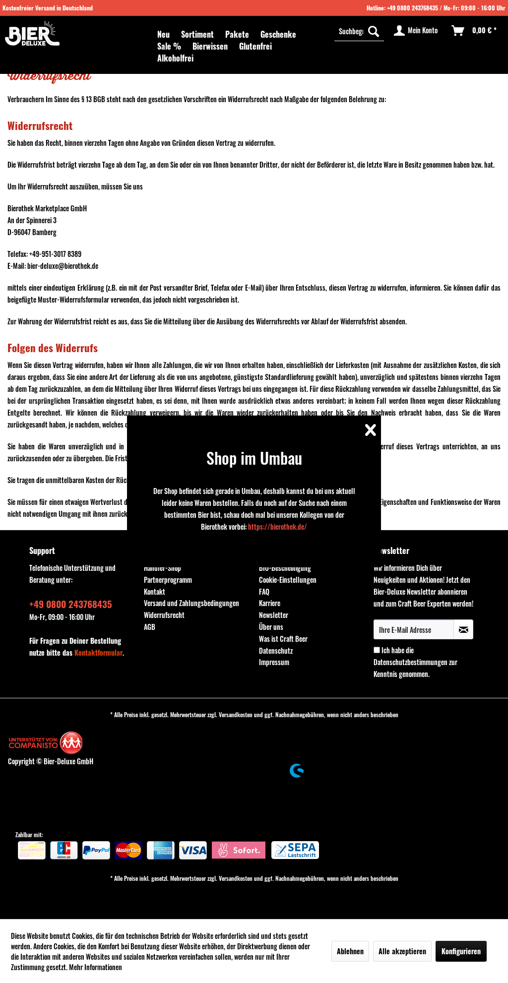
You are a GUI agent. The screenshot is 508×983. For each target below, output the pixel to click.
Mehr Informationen (95, 967)
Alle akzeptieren (402, 951)
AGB (149, 626)
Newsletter (273, 615)
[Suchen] (373, 31)
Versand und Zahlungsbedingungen (191, 603)
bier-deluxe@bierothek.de (62, 265)
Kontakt (154, 591)
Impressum (274, 662)
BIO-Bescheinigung (285, 567)
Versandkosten (236, 714)
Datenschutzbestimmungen (410, 662)
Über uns (271, 626)
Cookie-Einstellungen (288, 579)
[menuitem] (163, 34)
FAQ (264, 591)
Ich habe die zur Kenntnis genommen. (415, 662)
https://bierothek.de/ (277, 526)
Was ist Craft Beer (283, 638)
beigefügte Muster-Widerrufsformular (58, 299)
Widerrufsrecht (164, 615)
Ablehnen (350, 951)
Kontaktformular (98, 652)
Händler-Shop (162, 567)
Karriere (269, 603)
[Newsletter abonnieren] (463, 629)
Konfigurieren (461, 951)
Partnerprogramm (168, 579)
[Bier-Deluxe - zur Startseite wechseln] (32, 33)
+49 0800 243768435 (412, 7)
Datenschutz (276, 650)
